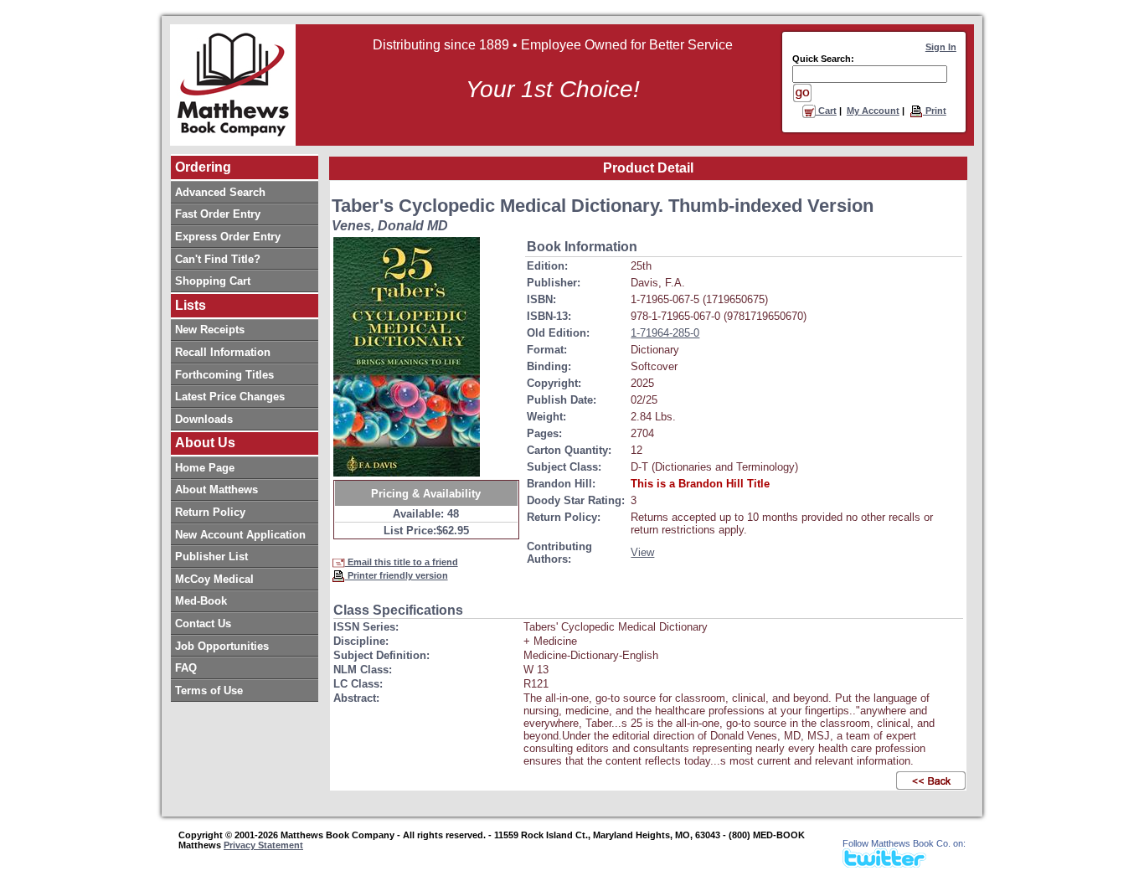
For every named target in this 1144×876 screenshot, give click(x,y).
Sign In (940, 47)
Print (934, 111)
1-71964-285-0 (665, 333)
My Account (873, 111)
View (642, 552)
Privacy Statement (263, 845)
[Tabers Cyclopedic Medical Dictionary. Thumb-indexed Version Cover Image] (406, 357)
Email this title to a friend (401, 562)
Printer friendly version (396, 575)
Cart (826, 111)
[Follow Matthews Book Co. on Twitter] (884, 863)
